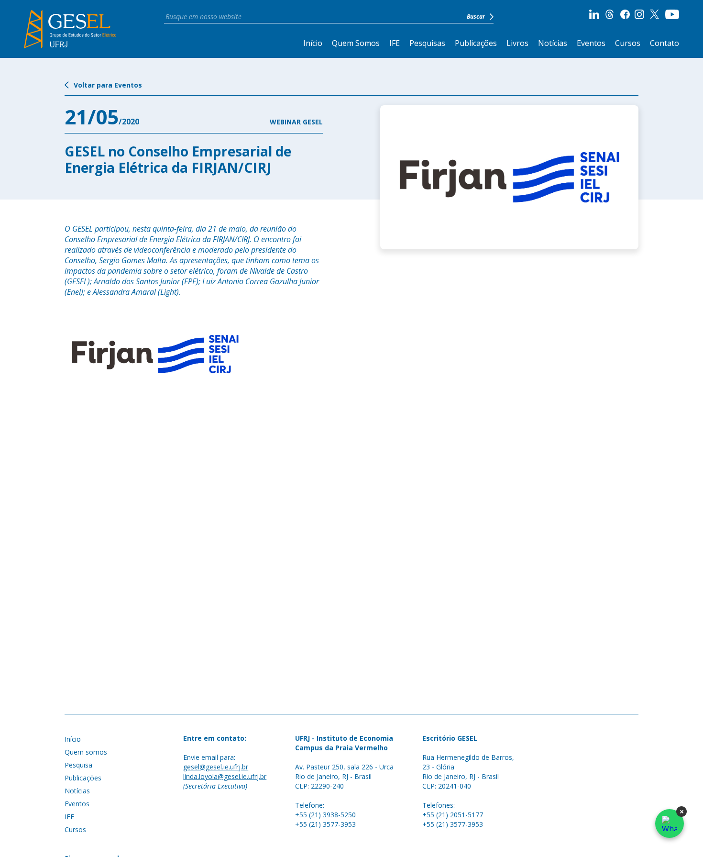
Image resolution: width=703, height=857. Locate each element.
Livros (517, 43)
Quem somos (86, 752)
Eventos (591, 43)
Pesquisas (427, 43)
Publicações (476, 43)
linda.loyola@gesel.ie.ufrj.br (224, 776)
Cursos (627, 43)
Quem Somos (356, 43)
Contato (664, 43)
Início (312, 43)
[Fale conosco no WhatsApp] (669, 823)
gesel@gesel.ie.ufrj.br (215, 766)
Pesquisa (78, 764)
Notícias (552, 43)
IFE (394, 43)
